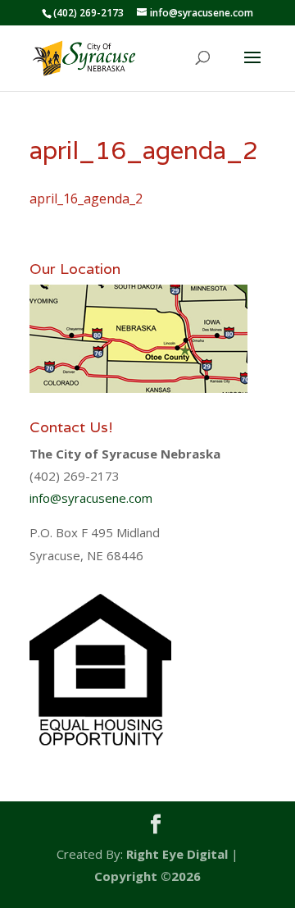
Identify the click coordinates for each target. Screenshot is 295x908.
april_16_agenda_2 (86, 198)
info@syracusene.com (91, 498)
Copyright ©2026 (147, 876)
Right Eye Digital (177, 854)
